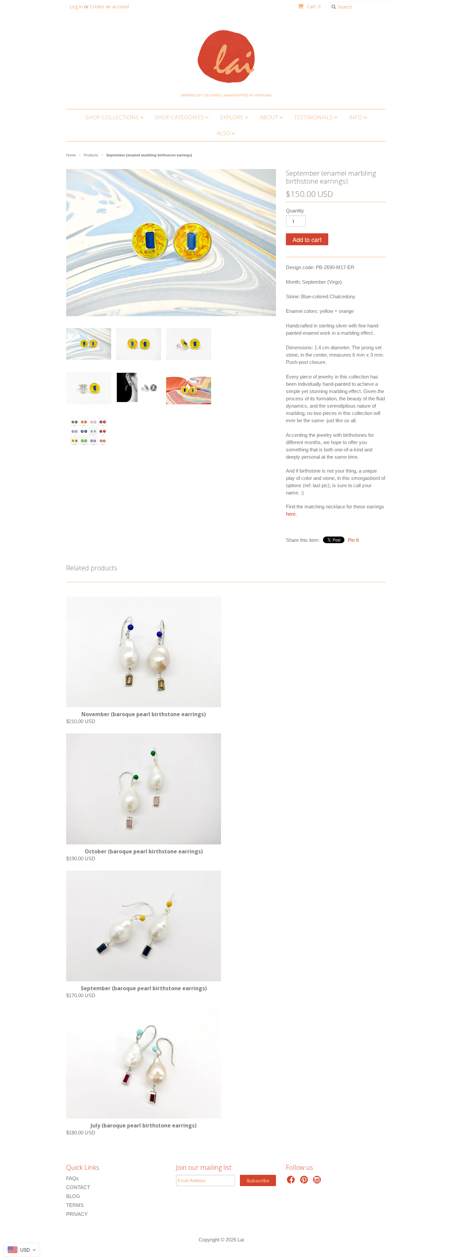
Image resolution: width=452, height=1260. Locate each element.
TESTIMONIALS (314, 117)
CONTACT (78, 1187)
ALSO (224, 133)
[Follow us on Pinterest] (305, 1181)
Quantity (295, 210)
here (290, 514)
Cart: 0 (313, 6)
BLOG (73, 1196)
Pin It (353, 540)
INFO (356, 117)
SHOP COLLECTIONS (112, 117)
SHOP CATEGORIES (180, 117)
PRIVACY (77, 1214)
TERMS (75, 1205)
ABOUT (269, 117)
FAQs (72, 1178)
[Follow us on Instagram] (318, 1181)
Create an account (109, 6)
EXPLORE (232, 117)
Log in (76, 6)
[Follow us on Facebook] (292, 1181)
